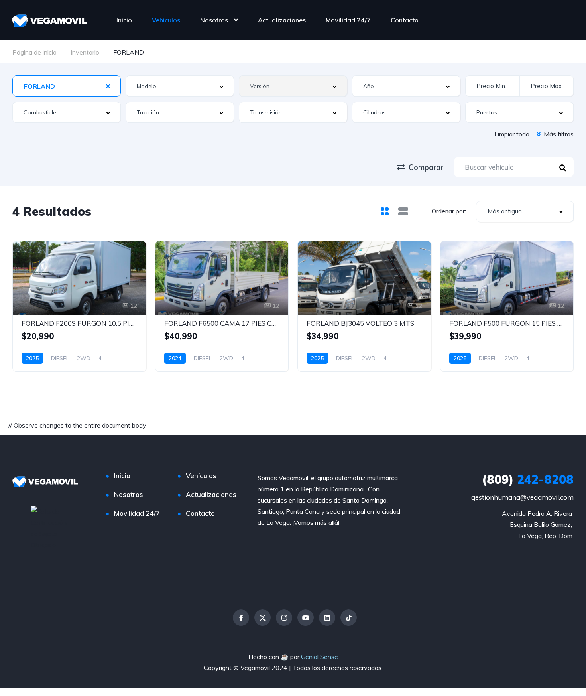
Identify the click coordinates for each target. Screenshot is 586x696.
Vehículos (166, 20)
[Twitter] (262, 617)
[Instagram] (284, 617)
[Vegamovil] (49, 20)
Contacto (405, 20)
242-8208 (528, 479)
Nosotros (214, 20)
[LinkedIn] (327, 617)
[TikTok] (348, 617)
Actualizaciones (282, 20)
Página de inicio (34, 52)
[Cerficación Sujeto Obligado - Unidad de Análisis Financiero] (51, 527)
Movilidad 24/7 (348, 20)
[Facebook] (241, 617)
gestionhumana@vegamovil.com (522, 497)
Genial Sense (319, 657)
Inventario (85, 52)
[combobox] (66, 86)
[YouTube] (305, 617)
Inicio (124, 20)
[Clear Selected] (108, 86)
